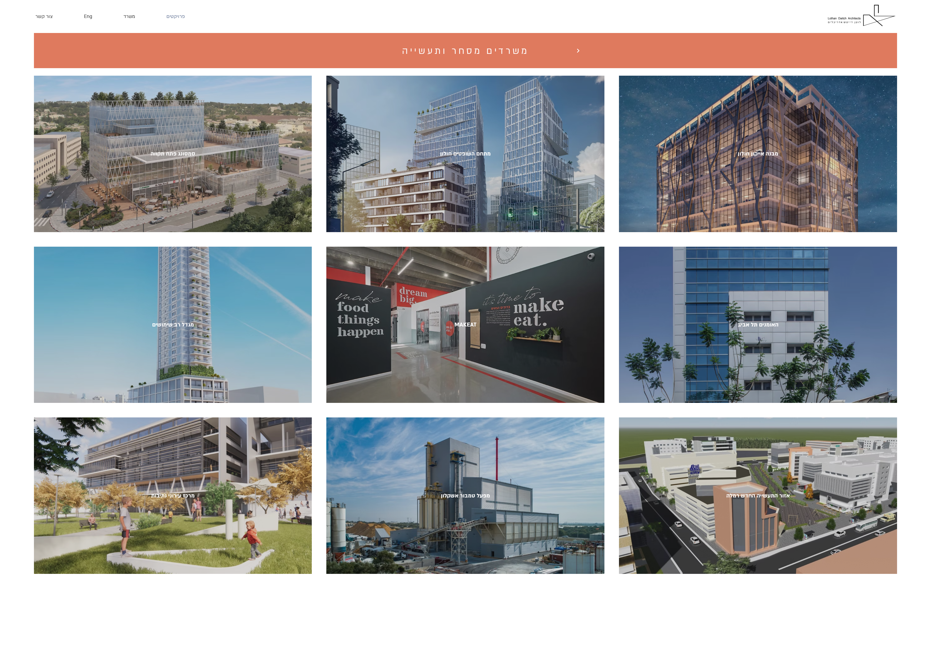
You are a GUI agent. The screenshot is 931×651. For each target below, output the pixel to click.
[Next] (578, 50)
